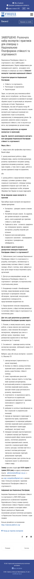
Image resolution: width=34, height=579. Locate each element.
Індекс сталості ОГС (14, 8)
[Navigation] (31, 14)
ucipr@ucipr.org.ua (17, 574)
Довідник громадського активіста (19, 5)
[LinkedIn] (31, 536)
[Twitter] (26, 536)
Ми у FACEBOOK (18, 568)
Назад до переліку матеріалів (13, 531)
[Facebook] (22, 536)
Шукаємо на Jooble (25, 22)
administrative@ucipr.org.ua (16, 473)
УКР (24, 8)
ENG (28, 8)
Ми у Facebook (18, 3)
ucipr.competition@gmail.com (13, 478)
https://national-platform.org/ (10, 525)
